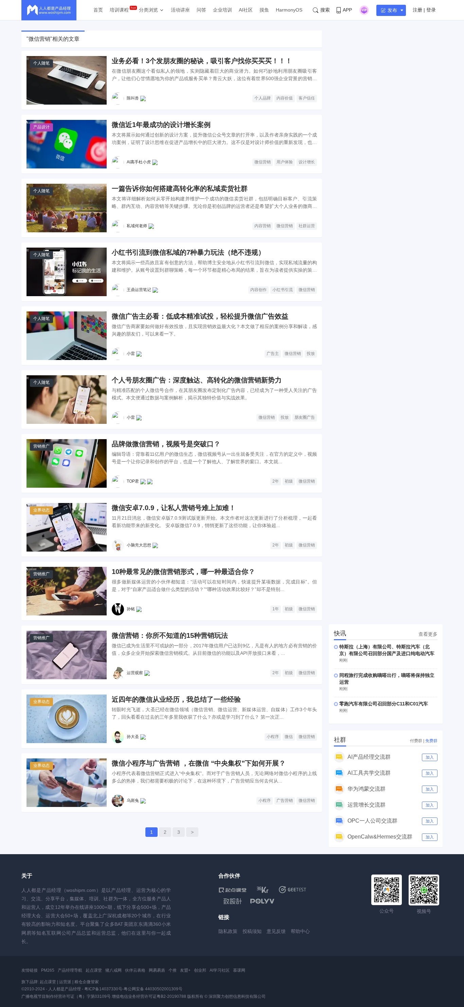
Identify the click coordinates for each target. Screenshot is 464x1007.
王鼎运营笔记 (139, 289)
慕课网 (239, 970)
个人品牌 (262, 98)
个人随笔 (41, 63)
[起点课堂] (232, 889)
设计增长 (307, 162)
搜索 (325, 10)
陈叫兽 (133, 98)
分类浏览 (148, 10)
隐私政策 (227, 931)
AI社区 (246, 10)
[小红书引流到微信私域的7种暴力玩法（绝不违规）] (66, 272)
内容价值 (284, 98)
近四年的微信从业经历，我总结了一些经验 (176, 699)
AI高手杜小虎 (139, 162)
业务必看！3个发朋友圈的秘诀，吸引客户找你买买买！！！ (202, 61)
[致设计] (233, 901)
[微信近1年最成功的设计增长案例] (66, 144)
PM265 (47, 970)
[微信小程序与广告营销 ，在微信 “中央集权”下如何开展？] (66, 782)
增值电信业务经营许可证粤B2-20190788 (149, 996)
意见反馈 (276, 931)
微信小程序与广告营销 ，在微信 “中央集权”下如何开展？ (199, 763)
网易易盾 (157, 970)
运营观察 (135, 672)
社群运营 (307, 225)
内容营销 (262, 225)
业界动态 (41, 510)
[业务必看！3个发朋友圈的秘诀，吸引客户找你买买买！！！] (66, 80)
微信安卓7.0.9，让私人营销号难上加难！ (174, 507)
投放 (311, 353)
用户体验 (284, 162)
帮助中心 (300, 931)
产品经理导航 (70, 970)
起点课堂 (94, 970)
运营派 (65, 981)
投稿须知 (252, 931)
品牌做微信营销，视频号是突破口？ (166, 444)
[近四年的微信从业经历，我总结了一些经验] (66, 719)
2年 (275, 481)
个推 (172, 970)
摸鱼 (264, 10)
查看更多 (428, 634)
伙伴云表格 (135, 970)
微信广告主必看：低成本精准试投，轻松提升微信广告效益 (200, 316)
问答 (201, 10)
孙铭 (131, 609)
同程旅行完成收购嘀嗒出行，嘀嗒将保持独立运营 (386, 678)
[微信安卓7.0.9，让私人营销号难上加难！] (66, 527)
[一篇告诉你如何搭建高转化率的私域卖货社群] (66, 208)
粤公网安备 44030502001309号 (153, 989)
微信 (289, 736)
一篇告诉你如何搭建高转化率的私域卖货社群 (180, 188)
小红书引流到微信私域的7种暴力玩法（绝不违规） (188, 252)
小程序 (273, 736)
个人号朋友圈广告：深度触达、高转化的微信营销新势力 (197, 380)
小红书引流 (282, 289)
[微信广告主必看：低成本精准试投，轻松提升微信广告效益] (66, 335)
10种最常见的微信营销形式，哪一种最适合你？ (183, 571)
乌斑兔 (133, 800)
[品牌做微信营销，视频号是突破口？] (66, 463)
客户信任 (307, 98)
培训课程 (119, 10)
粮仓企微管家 (86, 981)
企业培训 (222, 10)
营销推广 (41, 446)
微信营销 (262, 162)
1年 (275, 609)
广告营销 (284, 800)
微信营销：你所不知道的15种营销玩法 (170, 635)
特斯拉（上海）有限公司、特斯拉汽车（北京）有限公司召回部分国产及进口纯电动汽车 (386, 650)
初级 (289, 481)
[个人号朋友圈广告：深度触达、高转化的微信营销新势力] (66, 399)
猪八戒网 (113, 970)
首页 (98, 10)
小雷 (131, 353)
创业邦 (200, 970)
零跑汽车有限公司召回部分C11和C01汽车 (383, 703)
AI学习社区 (220, 970)
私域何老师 (137, 225)
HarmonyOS (289, 10)
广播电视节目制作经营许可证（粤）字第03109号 (66, 996)
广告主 (273, 353)
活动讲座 (180, 10)
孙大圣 (133, 736)
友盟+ (185, 970)
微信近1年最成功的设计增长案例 (161, 124)
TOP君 (133, 481)
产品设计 (41, 127)
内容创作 (258, 289)
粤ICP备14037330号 (103, 989)
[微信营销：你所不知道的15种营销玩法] (66, 655)
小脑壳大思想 (139, 545)
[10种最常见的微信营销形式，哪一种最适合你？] (66, 591)
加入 (430, 757)
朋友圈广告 (305, 417)
